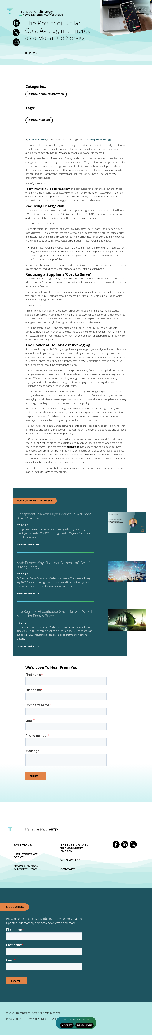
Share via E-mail (16, 42)
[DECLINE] (147, 1023)
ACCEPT (67, 1025)
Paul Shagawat (37, 139)
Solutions (23, 845)
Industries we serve (26, 856)
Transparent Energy (99, 139)
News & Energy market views (26, 868)
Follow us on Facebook (116, 844)
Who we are (70, 860)
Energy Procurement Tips (46, 94)
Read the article (26, 544)
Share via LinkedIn (16, 22)
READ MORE (84, 1025)
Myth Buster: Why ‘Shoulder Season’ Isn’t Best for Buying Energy (54, 564)
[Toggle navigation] (140, 15)
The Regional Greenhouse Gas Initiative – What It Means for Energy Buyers (55, 613)
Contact (67, 869)
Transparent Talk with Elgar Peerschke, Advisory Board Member (54, 516)
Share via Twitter (16, 32)
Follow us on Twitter (133, 844)
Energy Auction (39, 120)
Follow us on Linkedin (124, 844)
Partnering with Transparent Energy (74, 848)
